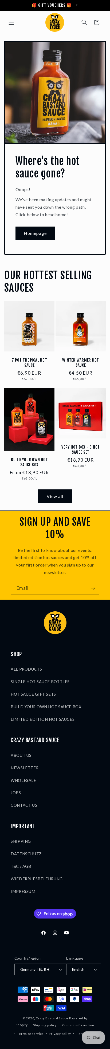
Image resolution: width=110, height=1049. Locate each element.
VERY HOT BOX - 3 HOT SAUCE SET (80, 450)
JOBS (16, 792)
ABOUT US (21, 755)
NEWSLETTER (24, 767)
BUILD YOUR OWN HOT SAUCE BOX (29, 462)
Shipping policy (45, 1025)
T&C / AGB (21, 866)
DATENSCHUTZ (26, 853)
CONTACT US (24, 805)
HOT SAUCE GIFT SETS (33, 694)
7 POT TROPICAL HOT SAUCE (29, 363)
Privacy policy (60, 1033)
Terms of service (30, 1033)
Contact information (78, 1025)
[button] (11, 22)
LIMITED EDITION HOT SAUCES (42, 719)
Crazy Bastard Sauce (52, 1018)
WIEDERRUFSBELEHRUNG (37, 878)
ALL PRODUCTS (26, 669)
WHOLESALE (23, 780)
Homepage (35, 233)
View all (55, 496)
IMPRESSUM (23, 891)
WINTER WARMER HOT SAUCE (80, 363)
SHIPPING (21, 841)
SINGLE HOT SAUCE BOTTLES (40, 681)
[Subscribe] (93, 588)
